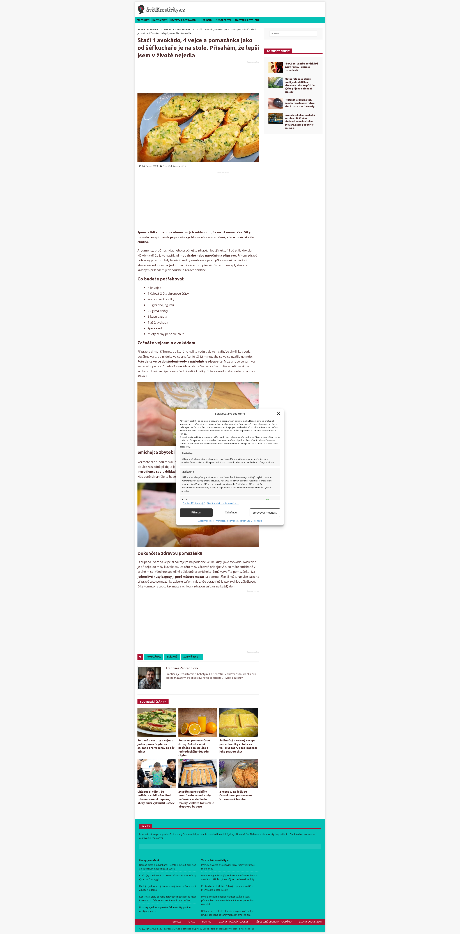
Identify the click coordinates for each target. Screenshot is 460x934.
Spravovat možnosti (265, 512)
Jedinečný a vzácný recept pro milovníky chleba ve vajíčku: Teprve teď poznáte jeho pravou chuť (238, 745)
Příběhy (207, 20)
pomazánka (154, 656)
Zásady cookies (206, 520)
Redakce (176, 921)
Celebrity (143, 20)
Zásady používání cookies (234, 921)
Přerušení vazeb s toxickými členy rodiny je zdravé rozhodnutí (301, 67)
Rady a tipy (159, 20)
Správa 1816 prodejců (194, 503)
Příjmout (196, 512)
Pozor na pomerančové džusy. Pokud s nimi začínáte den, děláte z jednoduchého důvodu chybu (194, 747)
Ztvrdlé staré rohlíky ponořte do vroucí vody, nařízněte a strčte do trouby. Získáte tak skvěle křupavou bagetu (196, 799)
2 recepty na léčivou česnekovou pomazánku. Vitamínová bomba (235, 795)
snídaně (172, 656)
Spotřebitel (223, 20)
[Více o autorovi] (234, 677)
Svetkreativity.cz (192, 834)
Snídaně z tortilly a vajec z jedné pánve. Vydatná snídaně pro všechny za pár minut (155, 745)
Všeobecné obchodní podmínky (274, 921)
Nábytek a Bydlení (247, 20)
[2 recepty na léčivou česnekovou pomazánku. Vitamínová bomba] (238, 773)
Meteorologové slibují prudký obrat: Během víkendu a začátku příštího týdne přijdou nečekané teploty (300, 85)
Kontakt (258, 520)
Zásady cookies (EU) (310, 921)
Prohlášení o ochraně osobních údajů (233, 520)
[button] (278, 413)
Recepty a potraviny (183, 20)
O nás (191, 921)
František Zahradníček (182, 668)
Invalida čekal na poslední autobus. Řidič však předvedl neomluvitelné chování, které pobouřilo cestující (300, 121)
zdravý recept (192, 656)
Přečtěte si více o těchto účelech (223, 503)
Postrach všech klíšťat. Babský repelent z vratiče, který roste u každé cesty (300, 103)
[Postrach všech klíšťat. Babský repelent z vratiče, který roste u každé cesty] (275, 103)
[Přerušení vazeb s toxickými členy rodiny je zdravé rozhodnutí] (275, 67)
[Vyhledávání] (293, 34)
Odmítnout (231, 512)
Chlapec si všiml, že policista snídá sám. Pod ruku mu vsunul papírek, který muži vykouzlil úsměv (155, 797)
